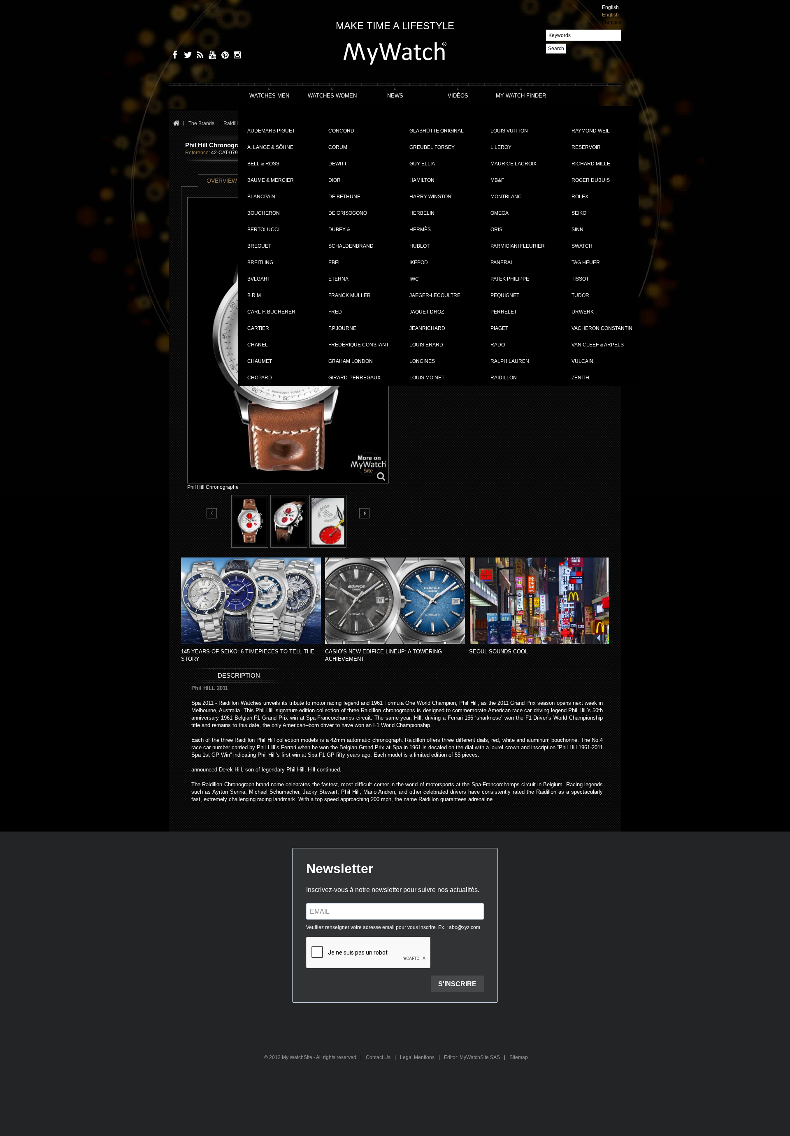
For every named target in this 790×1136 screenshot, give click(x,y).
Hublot (419, 246)
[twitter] (186, 56)
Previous (212, 514)
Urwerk (583, 312)
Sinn (577, 229)
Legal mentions (418, 1057)
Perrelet (503, 312)
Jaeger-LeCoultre (434, 295)
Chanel (257, 345)
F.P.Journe (342, 328)
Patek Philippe (509, 279)
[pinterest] (223, 56)
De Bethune (344, 197)
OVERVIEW (222, 180)
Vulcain (582, 361)
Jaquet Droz (426, 312)
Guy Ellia (422, 164)
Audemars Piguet (271, 131)
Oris (496, 229)
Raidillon (503, 378)
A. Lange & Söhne (270, 147)
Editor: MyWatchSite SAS (472, 1057)
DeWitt (337, 164)
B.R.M (254, 295)
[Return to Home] (176, 123)
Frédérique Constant (358, 345)
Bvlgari (258, 279)
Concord (341, 131)
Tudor (580, 295)
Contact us (379, 1057)
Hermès (420, 229)
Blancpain (261, 197)
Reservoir (586, 147)
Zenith (580, 378)
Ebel (334, 262)
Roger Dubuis (591, 180)
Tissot (580, 279)
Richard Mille (591, 164)
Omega (499, 213)
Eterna (338, 279)
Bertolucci (263, 229)
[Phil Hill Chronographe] (249, 521)
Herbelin (421, 213)
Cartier (258, 328)
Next (364, 513)
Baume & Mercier (270, 180)
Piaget (499, 328)
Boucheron (263, 213)
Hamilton (421, 180)
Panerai (501, 262)
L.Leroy (500, 147)
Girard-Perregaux (354, 378)
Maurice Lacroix (513, 164)
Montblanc (506, 197)
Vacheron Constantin (602, 328)
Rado (497, 345)
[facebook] (174, 56)
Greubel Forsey (432, 147)
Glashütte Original (436, 131)
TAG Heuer (586, 262)
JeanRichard (427, 328)
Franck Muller (349, 295)
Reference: (197, 153)
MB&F (497, 180)
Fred (335, 312)
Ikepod (418, 262)
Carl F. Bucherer (271, 312)
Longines (422, 361)
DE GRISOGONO (347, 213)
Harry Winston (430, 197)
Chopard (259, 378)
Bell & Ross (263, 164)
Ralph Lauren (509, 361)
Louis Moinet (426, 378)
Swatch (582, 246)
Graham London (350, 361)
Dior (334, 180)
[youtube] (211, 56)
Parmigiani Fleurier (517, 246)
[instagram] (235, 56)
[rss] (198, 56)
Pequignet (504, 295)
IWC (414, 279)
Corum (337, 147)
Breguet (259, 246)
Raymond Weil (591, 131)
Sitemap (518, 1057)
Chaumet (259, 361)
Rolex (580, 197)
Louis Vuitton (509, 131)
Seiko (579, 213)
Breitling (260, 262)
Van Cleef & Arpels (598, 345)
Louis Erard (426, 345)
